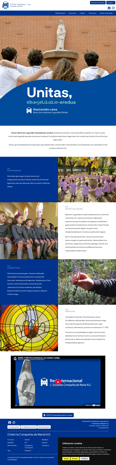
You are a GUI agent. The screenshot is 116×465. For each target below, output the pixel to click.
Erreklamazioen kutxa (29, 427)
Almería (27, 439)
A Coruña (10, 439)
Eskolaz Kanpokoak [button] (106, 13)
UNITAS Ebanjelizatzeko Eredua (59, 415)
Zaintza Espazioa (43, 427)
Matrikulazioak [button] (60, 13)
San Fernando (12, 445)
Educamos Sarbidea (97, 2)
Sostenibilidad (12, 459)
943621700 (105, 428)
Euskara (110, 2)
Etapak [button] (82, 13)
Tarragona (45, 445)
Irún (26, 442)
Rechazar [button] (75, 458)
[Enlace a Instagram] (113, 8)
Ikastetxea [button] (72, 13)
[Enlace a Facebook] (109, 8)
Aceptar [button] (66, 458)
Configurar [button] (84, 458)
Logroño (44, 442)
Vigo (8, 450)
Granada (10, 442)
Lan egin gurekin (14, 427)
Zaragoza (28, 450)
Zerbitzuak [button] (92, 13)
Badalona (45, 439)
